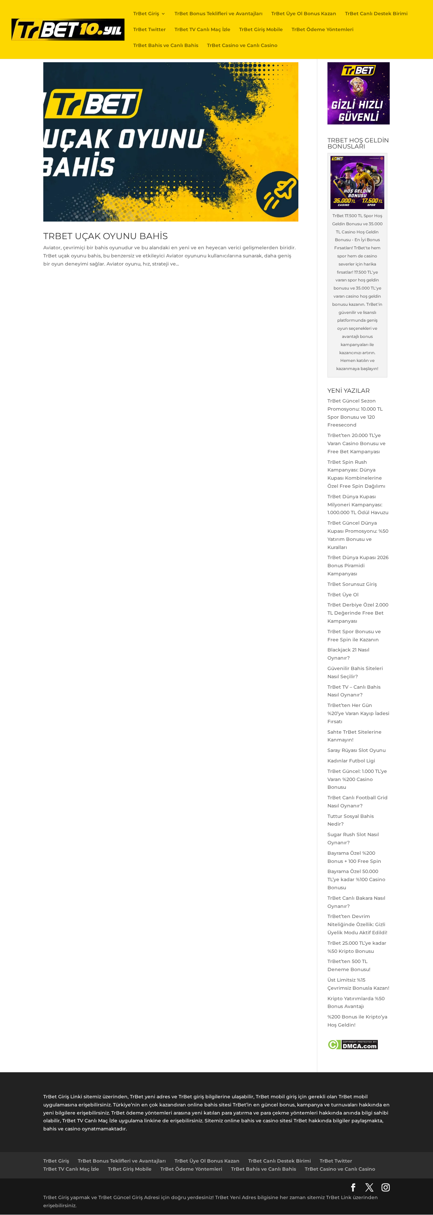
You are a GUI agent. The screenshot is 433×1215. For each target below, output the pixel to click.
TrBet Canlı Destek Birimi (376, 14)
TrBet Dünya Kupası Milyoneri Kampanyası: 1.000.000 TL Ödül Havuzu (357, 505)
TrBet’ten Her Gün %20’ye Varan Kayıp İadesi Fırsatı (358, 713)
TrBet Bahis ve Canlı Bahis (165, 45)
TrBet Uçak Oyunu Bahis (105, 236)
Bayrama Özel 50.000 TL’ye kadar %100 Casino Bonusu (356, 879)
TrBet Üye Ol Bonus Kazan (303, 14)
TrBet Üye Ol (343, 595)
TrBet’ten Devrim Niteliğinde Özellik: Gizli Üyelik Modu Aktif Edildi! (357, 924)
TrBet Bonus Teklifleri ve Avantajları (219, 14)
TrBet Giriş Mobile (261, 29)
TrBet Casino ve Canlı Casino (242, 45)
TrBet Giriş (146, 14)
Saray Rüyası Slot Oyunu (356, 750)
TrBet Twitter (149, 29)
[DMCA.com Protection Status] (352, 1048)
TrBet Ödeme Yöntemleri (323, 29)
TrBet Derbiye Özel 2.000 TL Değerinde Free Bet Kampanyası (357, 613)
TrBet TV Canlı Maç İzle (202, 29)
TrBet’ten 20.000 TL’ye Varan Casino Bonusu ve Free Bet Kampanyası (356, 443)
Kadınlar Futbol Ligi (351, 761)
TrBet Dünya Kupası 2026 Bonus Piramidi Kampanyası (358, 565)
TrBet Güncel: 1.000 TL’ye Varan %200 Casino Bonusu (357, 779)
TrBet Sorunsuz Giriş (352, 584)
